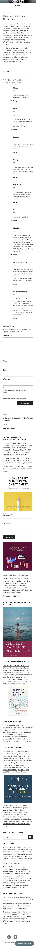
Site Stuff (10, 71)
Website (6, 379)
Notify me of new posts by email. (14, 399)
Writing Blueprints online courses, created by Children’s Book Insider (15, 765)
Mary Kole (9, 13)
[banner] (18, 4)
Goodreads (7, 679)
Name (6, 361)
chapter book (12, 770)
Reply (15, 101)
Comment (7, 335)
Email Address (8, 515)
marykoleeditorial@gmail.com (21, 741)
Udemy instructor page (21, 912)
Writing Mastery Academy (12, 921)
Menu (19, 5)
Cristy (15, 160)
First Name (7, 523)
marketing (14, 772)
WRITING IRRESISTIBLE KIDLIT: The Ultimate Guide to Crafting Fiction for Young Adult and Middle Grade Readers (17, 668)
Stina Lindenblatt (20, 262)
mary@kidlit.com (16, 863)
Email (6, 370)
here (12, 57)
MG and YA (21, 770)
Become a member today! (12, 596)
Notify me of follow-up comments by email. (16, 391)
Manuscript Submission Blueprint (15, 808)
